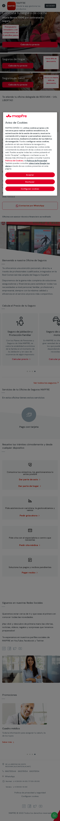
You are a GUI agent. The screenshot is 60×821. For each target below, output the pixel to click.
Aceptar (30, 175)
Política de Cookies (14, 160)
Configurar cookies (30, 189)
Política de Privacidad (37, 160)
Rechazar (29, 182)
